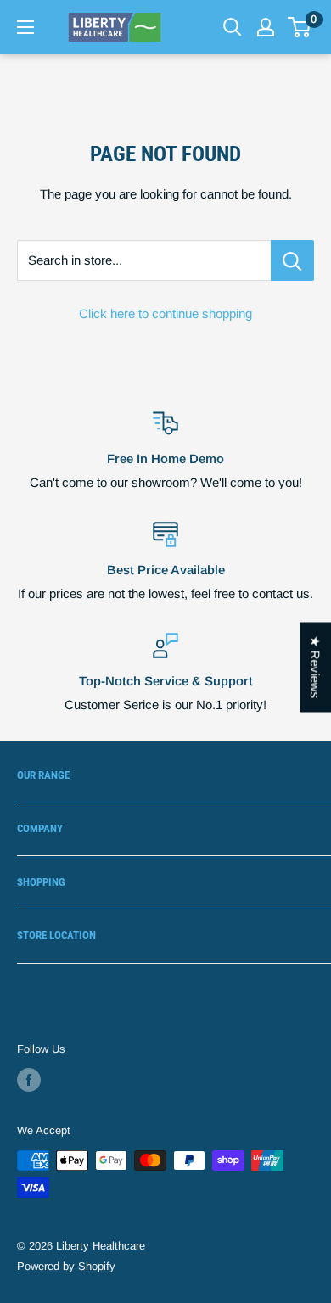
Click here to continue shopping (165, 313)
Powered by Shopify (66, 1266)
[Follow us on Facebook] (29, 1080)
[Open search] (232, 27)
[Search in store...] (292, 260)
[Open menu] (25, 27)
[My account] (265, 27)
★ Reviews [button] (315, 667)
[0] (300, 27)
